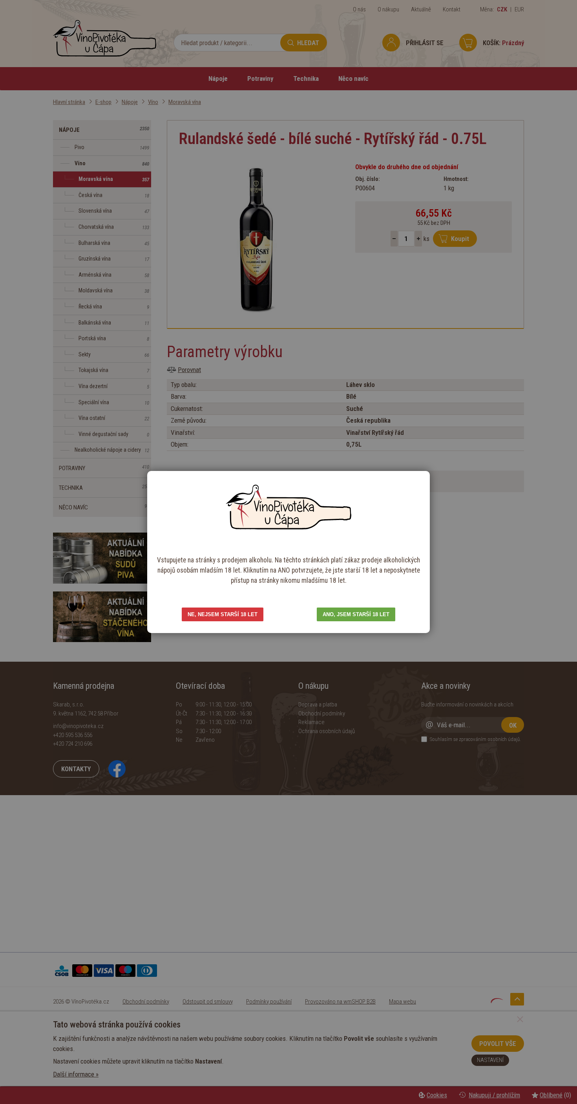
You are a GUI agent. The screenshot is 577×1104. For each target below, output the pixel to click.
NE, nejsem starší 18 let (222, 614)
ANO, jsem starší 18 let (356, 614)
